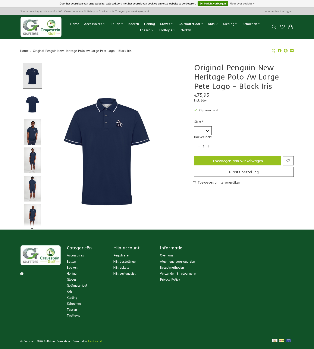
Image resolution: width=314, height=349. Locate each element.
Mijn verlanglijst (124, 273)
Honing (149, 24)
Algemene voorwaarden (177, 261)
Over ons (166, 255)
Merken (185, 30)
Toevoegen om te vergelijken (219, 182)
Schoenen (74, 304)
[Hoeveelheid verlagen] (199, 146)
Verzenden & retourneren (178, 273)
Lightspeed (95, 341)
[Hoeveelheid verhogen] (208, 146)
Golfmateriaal (77, 285)
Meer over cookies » (242, 3)
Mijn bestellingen (125, 261)
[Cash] (274, 341)
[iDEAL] (281, 341)
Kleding (72, 298)
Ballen (71, 261)
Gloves (71, 279)
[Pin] (288, 341)
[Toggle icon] (274, 27)
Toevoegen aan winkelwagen (237, 160)
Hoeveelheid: (203, 137)
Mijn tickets (121, 267)
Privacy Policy (170, 279)
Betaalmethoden (172, 267)
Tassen (72, 310)
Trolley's (73, 316)
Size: (199, 122)
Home (74, 24)
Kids (69, 291)
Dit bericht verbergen (213, 3)
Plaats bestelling (244, 171)
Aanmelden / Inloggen (278, 11)
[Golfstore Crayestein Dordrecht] (41, 27)
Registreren (121, 255)
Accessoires (75, 255)
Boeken (133, 24)
